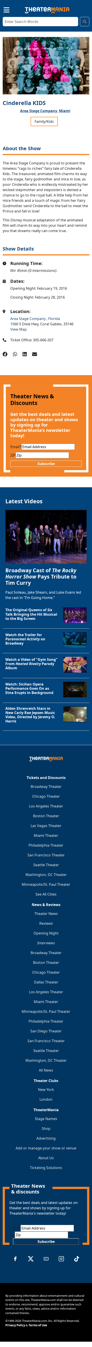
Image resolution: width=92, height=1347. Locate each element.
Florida (54, 318)
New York (46, 1089)
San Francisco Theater (46, 855)
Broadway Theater (46, 786)
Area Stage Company (28, 318)
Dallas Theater (46, 982)
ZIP (13, 455)
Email (15, 446)
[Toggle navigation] (2, 9)
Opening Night (46, 933)
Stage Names (46, 1118)
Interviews (46, 942)
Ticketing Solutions (46, 1167)
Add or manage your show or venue (46, 1148)
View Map (18, 329)
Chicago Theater (46, 796)
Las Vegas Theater (46, 825)
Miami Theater (46, 835)
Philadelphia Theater (46, 845)
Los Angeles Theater (46, 806)
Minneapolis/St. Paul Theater (46, 884)
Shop (46, 1128)
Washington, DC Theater (46, 874)
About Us (46, 1157)
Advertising (46, 1138)
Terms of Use (38, 1325)
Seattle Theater (46, 864)
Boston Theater (46, 815)
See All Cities (46, 894)
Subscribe (46, 463)
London (46, 1099)
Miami (64, 110)
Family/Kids (44, 121)
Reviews (46, 923)
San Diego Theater (46, 1031)
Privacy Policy (15, 1325)
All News (46, 1070)
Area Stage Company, (39, 110)
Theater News (46, 913)
